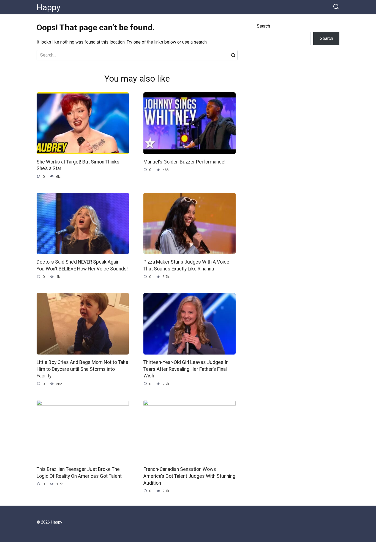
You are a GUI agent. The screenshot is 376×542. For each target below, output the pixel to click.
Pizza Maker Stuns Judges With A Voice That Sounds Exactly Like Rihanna (186, 265)
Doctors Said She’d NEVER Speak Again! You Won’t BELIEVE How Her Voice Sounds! (82, 265)
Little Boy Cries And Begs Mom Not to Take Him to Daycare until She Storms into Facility (82, 369)
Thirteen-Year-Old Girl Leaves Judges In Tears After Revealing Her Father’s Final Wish (185, 369)
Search (263, 26)
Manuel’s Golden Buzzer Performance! (184, 162)
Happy (48, 7)
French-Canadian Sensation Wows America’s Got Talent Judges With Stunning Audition (189, 475)
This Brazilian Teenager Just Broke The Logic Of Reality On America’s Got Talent (79, 472)
